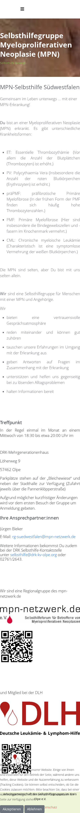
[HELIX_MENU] (22, 9)
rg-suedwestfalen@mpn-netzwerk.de (43, 536)
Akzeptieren (12, 809)
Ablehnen (34, 809)
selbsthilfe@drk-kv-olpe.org (33, 554)
